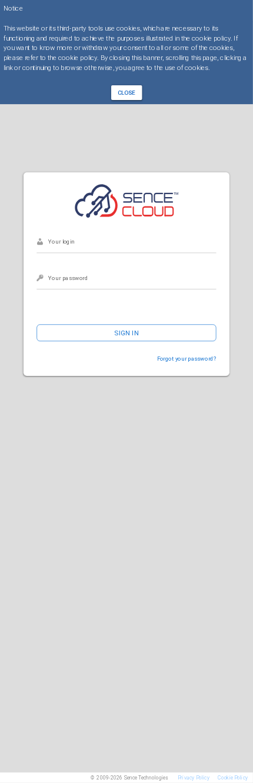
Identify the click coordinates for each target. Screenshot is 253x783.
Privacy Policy (193, 778)
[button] (126, 92)
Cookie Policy (233, 778)
